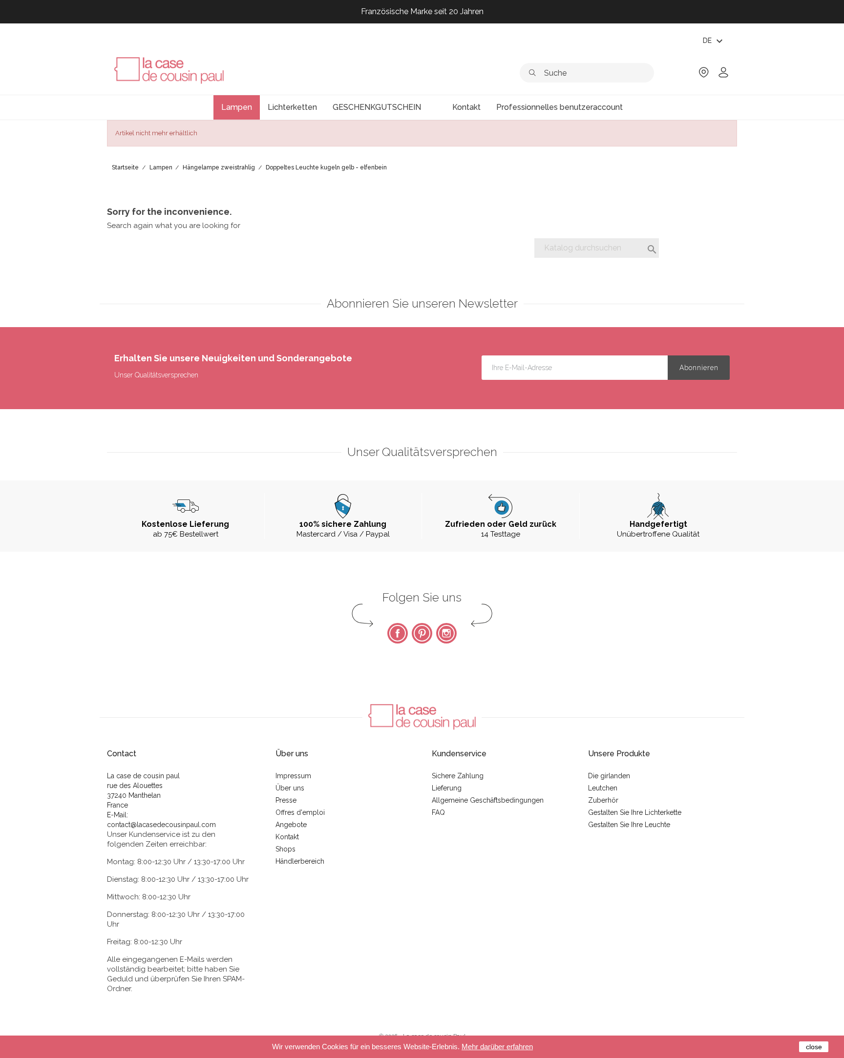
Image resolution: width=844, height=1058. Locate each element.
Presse (285, 800)
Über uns (289, 788)
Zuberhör (603, 800)
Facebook (397, 633)
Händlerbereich (299, 861)
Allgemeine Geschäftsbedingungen (488, 800)
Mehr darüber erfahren (497, 1046)
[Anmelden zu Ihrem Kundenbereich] (723, 75)
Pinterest (422, 633)
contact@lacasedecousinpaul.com (161, 825)
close (814, 1047)
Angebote (291, 825)
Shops (285, 849)
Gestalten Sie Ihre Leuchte (629, 825)
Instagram (446, 633)
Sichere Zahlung (458, 776)
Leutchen (602, 788)
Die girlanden (609, 776)
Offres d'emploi (300, 812)
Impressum (293, 776)
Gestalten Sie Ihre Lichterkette (634, 812)
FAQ (438, 812)
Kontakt (287, 837)
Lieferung (447, 788)
